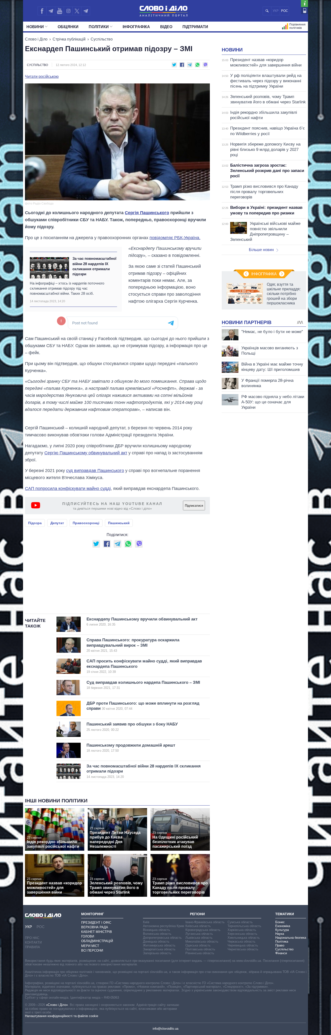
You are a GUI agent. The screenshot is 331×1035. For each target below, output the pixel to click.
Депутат (57, 523)
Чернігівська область (243, 949)
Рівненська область (199, 953)
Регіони (197, 914)
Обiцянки (68, 27)
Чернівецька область (243, 945)
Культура (282, 930)
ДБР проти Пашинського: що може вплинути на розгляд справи (143, 706)
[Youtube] (59, 11)
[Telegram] (50, 11)
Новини (35, 27)
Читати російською (42, 77)
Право (279, 945)
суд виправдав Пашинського (95, 470)
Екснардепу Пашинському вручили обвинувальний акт (142, 621)
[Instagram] (68, 11)
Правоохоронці (86, 523)
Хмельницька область (244, 937)
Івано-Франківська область (205, 922)
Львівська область (199, 937)
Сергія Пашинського (147, 212)
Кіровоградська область (203, 930)
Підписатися (194, 505)
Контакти (33, 942)
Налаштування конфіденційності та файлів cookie (61, 1016)
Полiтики (99, 27)
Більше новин (261, 250)
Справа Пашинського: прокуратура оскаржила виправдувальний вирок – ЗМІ (133, 645)
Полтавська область (200, 949)
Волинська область (157, 934)
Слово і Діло (36, 39)
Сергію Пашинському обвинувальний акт (85, 452)
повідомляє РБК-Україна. (175, 237)
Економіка (282, 926)
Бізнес (280, 922)
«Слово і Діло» (57, 1005)
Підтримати (195, 27)
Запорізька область (157, 953)
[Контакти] (304, 10)
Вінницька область (156, 930)
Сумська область (240, 922)
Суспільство (102, 39)
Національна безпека (290, 937)
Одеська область (198, 945)
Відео (166, 27)
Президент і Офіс (96, 922)
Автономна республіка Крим (163, 926)
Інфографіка (136, 27)
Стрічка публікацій (69, 39)
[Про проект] (304, 3)
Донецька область (156, 941)
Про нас (32, 938)
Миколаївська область (201, 941)
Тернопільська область (244, 926)
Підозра (35, 523)
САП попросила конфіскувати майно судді (68, 488)
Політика (281, 941)
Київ (146, 922)
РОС (284, 11)
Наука (279, 934)
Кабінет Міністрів (96, 932)
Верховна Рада (94, 927)
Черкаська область (241, 941)
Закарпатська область (159, 949)
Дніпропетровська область (162, 937)
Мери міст (90, 946)
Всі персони (92, 950)
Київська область (198, 926)
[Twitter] (76, 11)
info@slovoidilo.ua (165, 1028)
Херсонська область (242, 934)
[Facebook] (42, 11)
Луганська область (199, 934)
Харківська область (242, 930)
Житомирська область (159, 945)
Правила (32, 947)
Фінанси (281, 953)
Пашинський (119, 523)
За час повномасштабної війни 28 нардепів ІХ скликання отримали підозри (94, 266)
